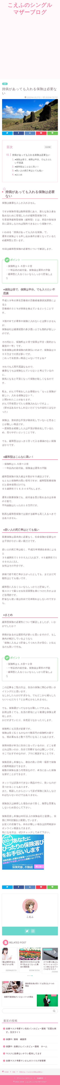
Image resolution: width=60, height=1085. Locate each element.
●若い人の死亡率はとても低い (29, 170)
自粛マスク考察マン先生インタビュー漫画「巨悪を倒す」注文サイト (31, 1030)
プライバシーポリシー (24, 1078)
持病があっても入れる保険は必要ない (31, 155)
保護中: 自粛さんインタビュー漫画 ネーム (26, 1046)
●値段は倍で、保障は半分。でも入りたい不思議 (33, 161)
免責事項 (40, 1078)
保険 (4, 84)
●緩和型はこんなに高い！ (27, 167)
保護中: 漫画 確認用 (16, 1039)
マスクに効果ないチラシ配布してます (24, 1053)
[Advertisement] (30, 47)
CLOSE (48, 147)
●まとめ (18, 175)
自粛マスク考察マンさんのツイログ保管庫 (26, 1061)
